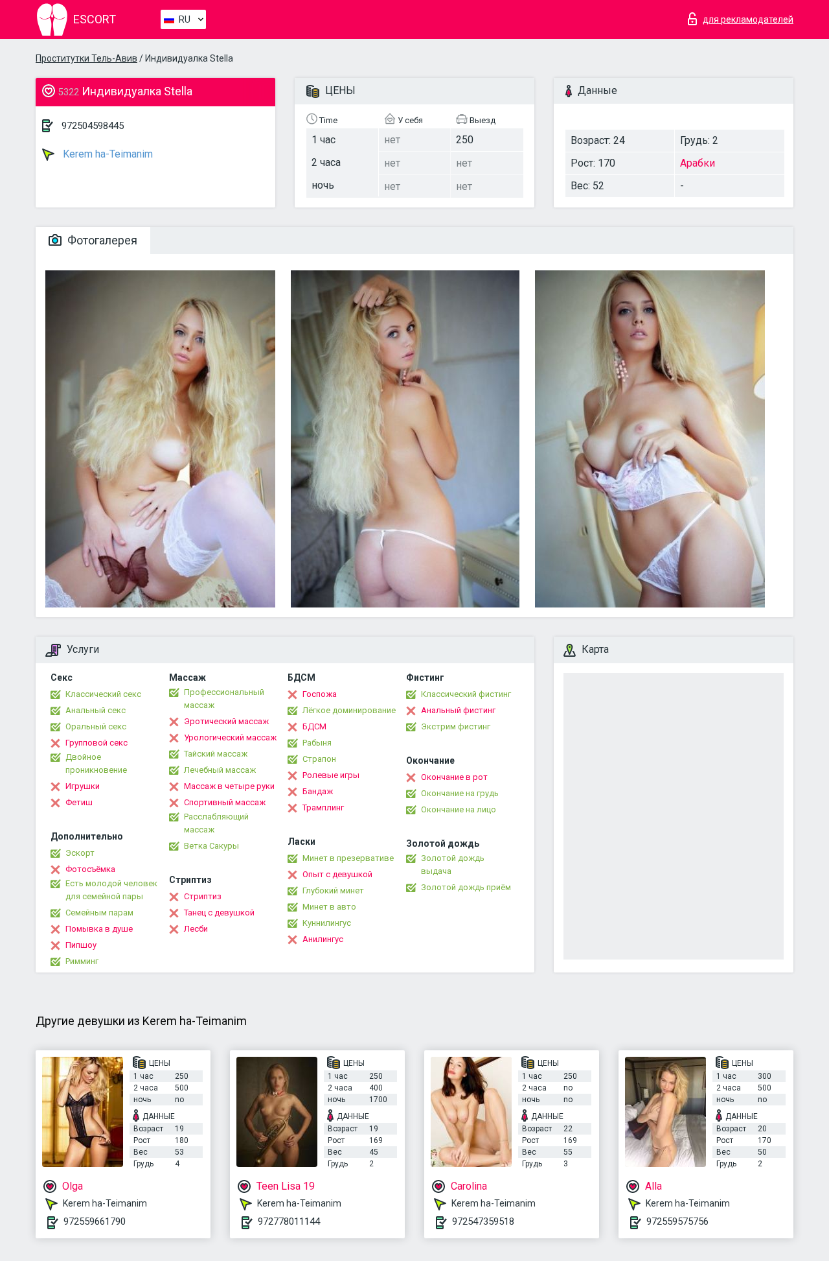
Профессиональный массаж (224, 698)
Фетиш (79, 802)
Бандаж (317, 791)
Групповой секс (96, 743)
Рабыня (317, 743)
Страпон (319, 759)
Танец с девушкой (219, 912)
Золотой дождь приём (466, 887)
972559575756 (677, 1221)
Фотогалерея (101, 240)
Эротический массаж (226, 721)
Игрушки (82, 786)
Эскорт (80, 853)
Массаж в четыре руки (229, 786)
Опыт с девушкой (337, 874)
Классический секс (103, 694)
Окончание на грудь (460, 793)
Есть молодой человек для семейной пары (111, 889)
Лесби (196, 929)
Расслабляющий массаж (216, 823)
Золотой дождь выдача (452, 864)
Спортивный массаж (225, 802)
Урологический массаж (230, 737)
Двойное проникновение (96, 763)
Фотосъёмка (90, 869)
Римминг (81, 961)
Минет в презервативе (348, 858)
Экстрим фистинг (455, 726)
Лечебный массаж (220, 770)
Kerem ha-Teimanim (106, 154)
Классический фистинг (466, 694)
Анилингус (322, 939)
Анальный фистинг (458, 710)
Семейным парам (99, 912)
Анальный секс (95, 710)
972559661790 (94, 1221)
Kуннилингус (326, 923)
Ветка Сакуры (211, 846)
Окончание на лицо (458, 809)
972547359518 (483, 1221)
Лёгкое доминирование (349, 710)
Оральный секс (95, 726)
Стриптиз (202, 896)
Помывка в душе (99, 929)
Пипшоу (81, 945)
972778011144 (289, 1221)
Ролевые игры (330, 775)
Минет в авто (329, 907)
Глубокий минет (333, 890)
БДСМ (314, 726)
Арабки (697, 163)
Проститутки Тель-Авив (86, 58)
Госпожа (319, 694)
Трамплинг (323, 807)
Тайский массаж (215, 754)
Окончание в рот (454, 777)
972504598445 (93, 126)
